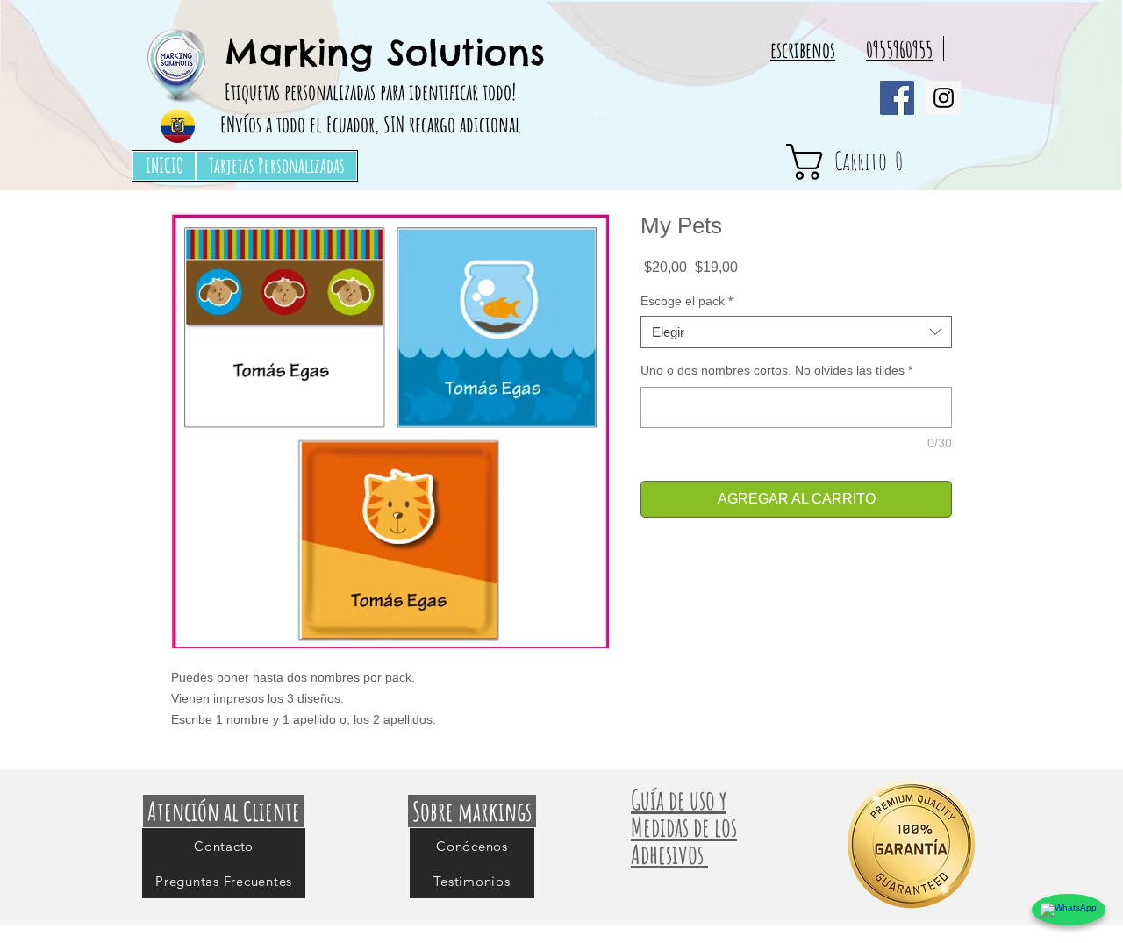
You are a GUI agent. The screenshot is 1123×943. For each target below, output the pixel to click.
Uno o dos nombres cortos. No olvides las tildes (776, 370)
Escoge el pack (686, 301)
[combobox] (796, 332)
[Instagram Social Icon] (943, 98)
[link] (876, 162)
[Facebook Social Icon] (897, 98)
